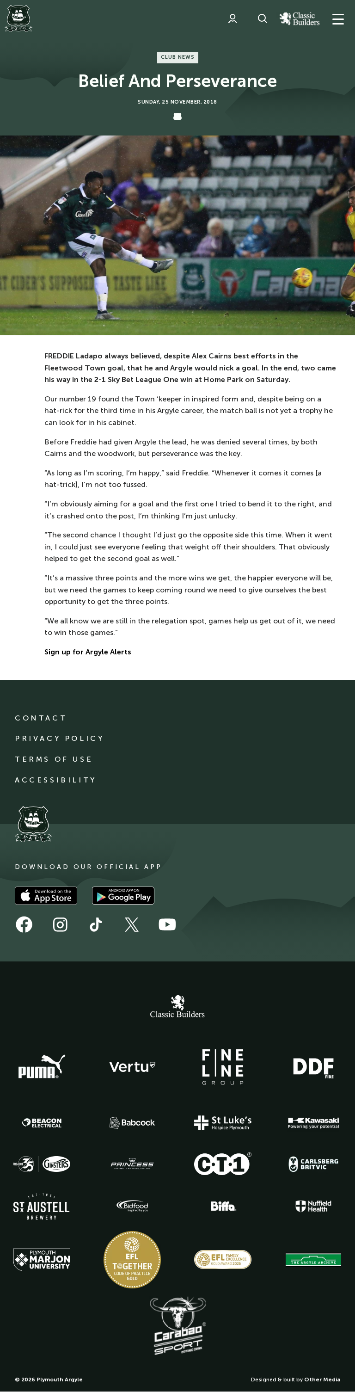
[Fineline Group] (222, 1067)
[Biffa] (222, 1206)
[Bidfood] (132, 1206)
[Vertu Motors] (132, 1067)
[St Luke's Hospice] (222, 1122)
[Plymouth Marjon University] (41, 1259)
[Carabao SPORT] (177, 1326)
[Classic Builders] (177, 1007)
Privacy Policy (59, 738)
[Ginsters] (41, 1164)
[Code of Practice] (132, 1259)
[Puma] (41, 1067)
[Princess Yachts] (132, 1164)
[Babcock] (132, 1122)
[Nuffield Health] (313, 1206)
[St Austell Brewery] (41, 1206)
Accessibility (56, 780)
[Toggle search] (262, 18)
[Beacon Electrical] (41, 1123)
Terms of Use (54, 759)
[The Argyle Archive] (313, 1259)
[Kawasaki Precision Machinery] (313, 1123)
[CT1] (222, 1163)
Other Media (322, 1379)
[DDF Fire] (313, 1067)
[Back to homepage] (18, 18)
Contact (41, 718)
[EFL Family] (222, 1259)
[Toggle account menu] (232, 18)
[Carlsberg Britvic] (313, 1164)
